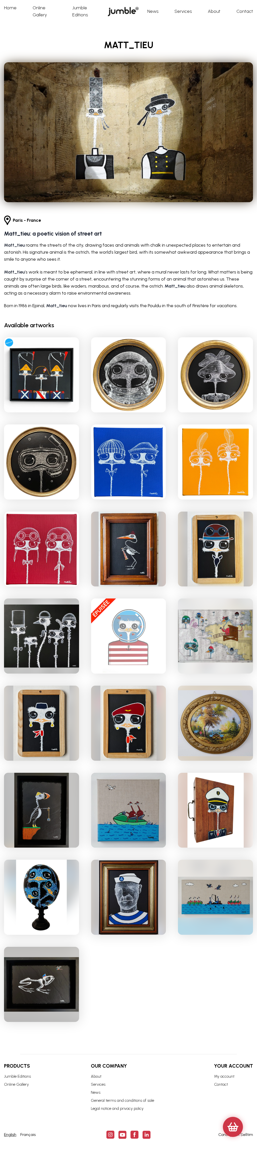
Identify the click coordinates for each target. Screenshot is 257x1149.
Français (28, 1134)
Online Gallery (16, 1084)
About (96, 1076)
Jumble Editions (17, 1076)
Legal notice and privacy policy (117, 1108)
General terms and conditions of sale (122, 1100)
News (95, 1092)
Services (98, 1084)
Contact (221, 1084)
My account (224, 1076)
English (10, 1134)
